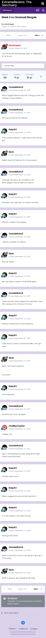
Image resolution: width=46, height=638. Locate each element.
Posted (18, 48)
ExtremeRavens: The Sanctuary (16, 3)
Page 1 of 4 (22, 35)
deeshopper (9, 24)
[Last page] (42, 35)
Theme (12, 629)
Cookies (33, 629)
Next (37, 35)
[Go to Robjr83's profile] (4, 131)
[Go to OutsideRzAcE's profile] (4, 88)
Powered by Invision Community (23, 634)
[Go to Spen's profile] (4, 153)
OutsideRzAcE (16, 87)
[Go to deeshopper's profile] (4, 46)
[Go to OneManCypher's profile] (4, 427)
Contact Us (23, 629)
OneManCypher (17, 426)
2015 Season (21, 26)
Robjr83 (13, 129)
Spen (11, 152)
